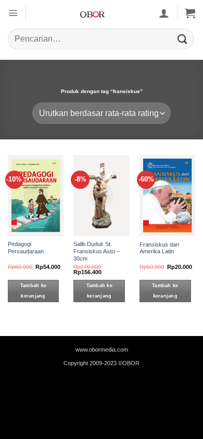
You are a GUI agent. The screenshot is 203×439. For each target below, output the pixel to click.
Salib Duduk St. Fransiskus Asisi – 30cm (96, 251)
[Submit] (182, 39)
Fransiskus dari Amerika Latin (159, 248)
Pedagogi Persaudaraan (26, 247)
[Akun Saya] (164, 13)
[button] (13, 13)
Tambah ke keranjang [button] (33, 291)
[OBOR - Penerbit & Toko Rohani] (92, 13)
